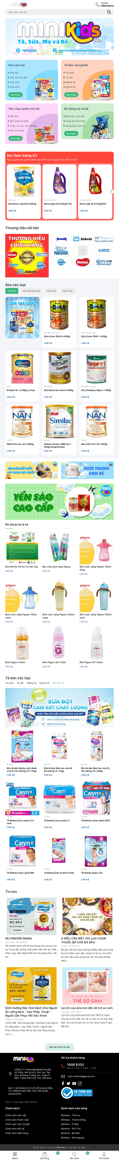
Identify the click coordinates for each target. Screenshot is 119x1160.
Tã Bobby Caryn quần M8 (20, 872)
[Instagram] (80, 1083)
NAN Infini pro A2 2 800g (20, 444)
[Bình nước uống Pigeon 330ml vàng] (59, 595)
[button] (58, 52)
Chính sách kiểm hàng (16, 1133)
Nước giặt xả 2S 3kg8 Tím (58, 203)
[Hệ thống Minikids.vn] (19, 4)
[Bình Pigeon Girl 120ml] (59, 643)
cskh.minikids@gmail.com (81, 1076)
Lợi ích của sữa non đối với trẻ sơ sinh (87, 1008)
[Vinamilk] (61, 239)
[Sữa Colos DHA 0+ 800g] (59, 314)
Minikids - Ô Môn (70, 1124)
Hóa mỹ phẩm (50, 200)
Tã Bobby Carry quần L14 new (20, 822)
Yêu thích (79, 1156)
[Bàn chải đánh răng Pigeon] (59, 547)
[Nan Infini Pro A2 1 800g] (97, 422)
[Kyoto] (104, 251)
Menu (15, 1158)
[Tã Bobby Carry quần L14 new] (22, 798)
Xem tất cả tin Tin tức (59, 1047)
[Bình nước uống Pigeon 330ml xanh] (97, 595)
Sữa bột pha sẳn (18, 77)
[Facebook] (63, 1083)
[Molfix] (61, 262)
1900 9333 (107, 4)
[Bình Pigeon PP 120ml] (97, 643)
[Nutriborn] (83, 251)
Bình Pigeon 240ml (15, 662)
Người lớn (71, 87)
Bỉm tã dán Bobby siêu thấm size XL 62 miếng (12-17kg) (22, 769)
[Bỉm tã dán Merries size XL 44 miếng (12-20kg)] (97, 746)
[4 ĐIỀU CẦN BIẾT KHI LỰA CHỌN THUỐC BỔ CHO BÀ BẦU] (87, 916)
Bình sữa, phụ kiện (75, 116)
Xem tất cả (58, 683)
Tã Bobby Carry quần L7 (57, 820)
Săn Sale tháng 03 (22, 156)
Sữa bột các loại (51, 332)
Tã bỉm (10, 817)
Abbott (47, 440)
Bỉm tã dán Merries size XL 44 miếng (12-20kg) (95, 769)
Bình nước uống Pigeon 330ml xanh (95, 616)
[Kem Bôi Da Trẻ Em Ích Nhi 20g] (22, 547)
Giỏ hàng (49, 1156)
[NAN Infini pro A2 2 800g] (22, 422)
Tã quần (70, 72)
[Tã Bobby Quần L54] (97, 850)
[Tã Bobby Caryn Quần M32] (97, 798)
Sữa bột (14, 72)
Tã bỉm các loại (18, 678)
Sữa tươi (14, 82)
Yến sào (14, 116)
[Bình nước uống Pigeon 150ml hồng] (97, 547)
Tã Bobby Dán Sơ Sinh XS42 (59, 872)
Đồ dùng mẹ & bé (16, 524)
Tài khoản (104, 1158)
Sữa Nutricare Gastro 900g (58, 390)
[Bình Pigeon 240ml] (22, 643)
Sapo (83, 1147)
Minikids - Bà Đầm (70, 1133)
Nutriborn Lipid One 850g (22, 203)
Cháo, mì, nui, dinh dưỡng (23, 125)
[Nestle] (61, 251)
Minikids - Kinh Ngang (72, 1137)
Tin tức (11, 892)
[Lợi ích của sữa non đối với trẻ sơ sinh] (87, 986)
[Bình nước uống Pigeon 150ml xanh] (22, 595)
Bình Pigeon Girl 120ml (54, 662)
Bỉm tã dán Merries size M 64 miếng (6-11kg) (58, 769)
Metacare (48, 386)
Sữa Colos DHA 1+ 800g (94, 336)
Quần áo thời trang (75, 121)
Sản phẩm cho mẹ (75, 125)
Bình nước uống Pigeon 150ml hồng (95, 568)
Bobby (10, 764)
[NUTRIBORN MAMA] (31, 916)
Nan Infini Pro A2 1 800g (94, 444)
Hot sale (12, 200)
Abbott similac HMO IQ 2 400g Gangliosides (57, 445)
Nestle (10, 440)
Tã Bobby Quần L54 (91, 872)
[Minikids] (59, 36)
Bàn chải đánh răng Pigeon (56, 566)
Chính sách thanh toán (17, 1119)
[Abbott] (83, 239)
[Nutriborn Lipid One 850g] (23, 181)
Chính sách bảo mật (15, 1115)
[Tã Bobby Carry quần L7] (59, 798)
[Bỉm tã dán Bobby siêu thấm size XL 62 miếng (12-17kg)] (22, 746)
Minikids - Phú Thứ (71, 1128)
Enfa (9, 386)
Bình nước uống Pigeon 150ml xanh (21, 616)
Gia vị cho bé (17, 130)
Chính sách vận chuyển (17, 1124)
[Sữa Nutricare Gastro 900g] (59, 368)
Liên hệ (12, 210)
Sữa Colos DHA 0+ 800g (57, 336)
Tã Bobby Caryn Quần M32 (95, 820)
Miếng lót (70, 82)
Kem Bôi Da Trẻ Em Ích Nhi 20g (21, 566)
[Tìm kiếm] (109, 12)
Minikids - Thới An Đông (73, 1119)
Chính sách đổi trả (14, 1128)
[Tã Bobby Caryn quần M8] (22, 850)
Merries (47, 764)
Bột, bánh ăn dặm (19, 121)
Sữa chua (15, 87)
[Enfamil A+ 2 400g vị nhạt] (22, 368)
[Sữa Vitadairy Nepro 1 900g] (97, 368)
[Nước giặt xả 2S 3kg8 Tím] (59, 181)
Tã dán (69, 77)
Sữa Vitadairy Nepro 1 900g (96, 390)
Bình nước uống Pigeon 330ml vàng (58, 616)
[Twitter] (68, 1083)
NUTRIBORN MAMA (18, 938)
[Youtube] (74, 1083)
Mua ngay (15, 94)
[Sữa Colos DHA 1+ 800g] (97, 314)
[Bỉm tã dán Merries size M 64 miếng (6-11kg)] (59, 746)
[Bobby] (104, 262)
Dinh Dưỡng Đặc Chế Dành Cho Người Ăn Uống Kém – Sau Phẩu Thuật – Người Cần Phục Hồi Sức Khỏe (31, 1011)
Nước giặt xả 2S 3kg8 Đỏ (93, 203)
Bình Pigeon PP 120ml (91, 662)
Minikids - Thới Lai (70, 1115)
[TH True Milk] (104, 239)
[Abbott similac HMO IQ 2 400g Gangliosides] (59, 422)
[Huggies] (83, 262)
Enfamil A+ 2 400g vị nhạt (21, 390)
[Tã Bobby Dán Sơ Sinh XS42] (59, 850)
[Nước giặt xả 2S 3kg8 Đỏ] (95, 181)
